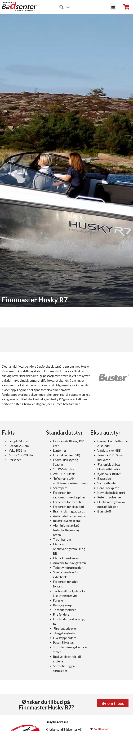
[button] (113, 7)
